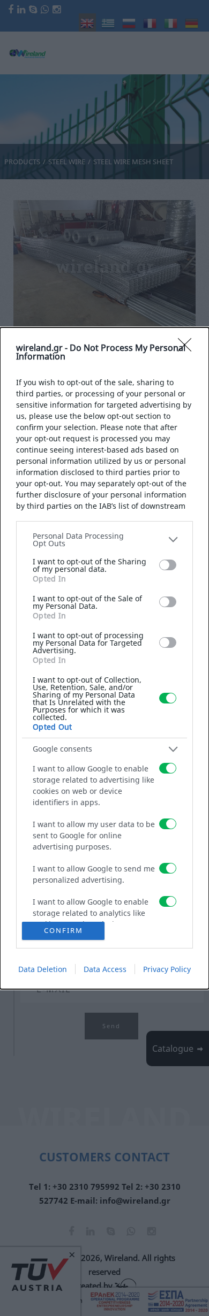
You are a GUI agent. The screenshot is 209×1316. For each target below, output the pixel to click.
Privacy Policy (167, 969)
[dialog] (104, 658)
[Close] (188, 348)
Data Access (105, 969)
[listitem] (104, 539)
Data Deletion (42, 969)
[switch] (167, 565)
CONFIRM (63, 930)
